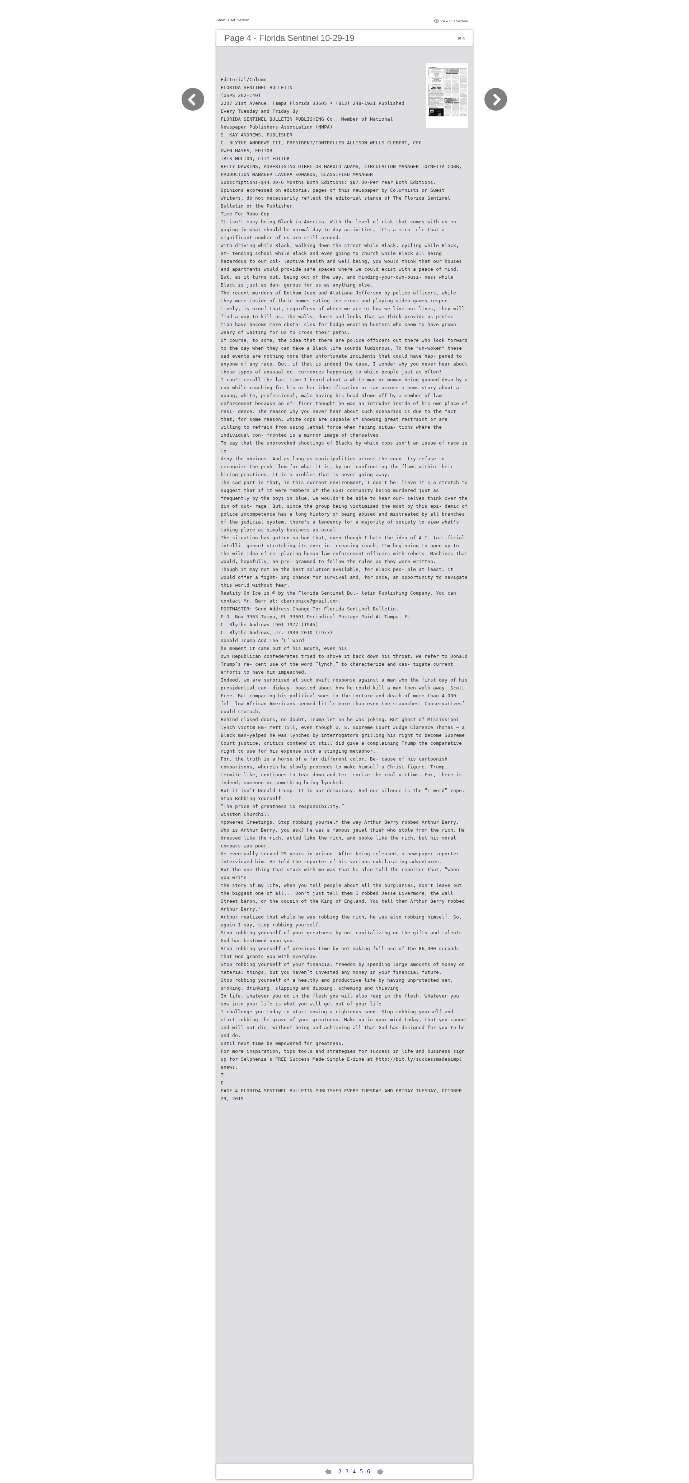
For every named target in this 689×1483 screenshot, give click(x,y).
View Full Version (454, 21)
